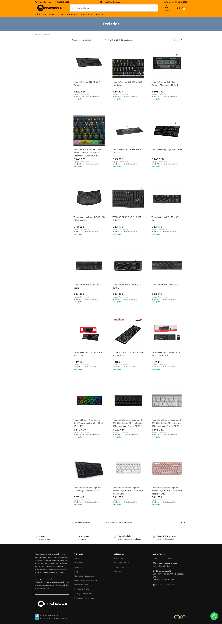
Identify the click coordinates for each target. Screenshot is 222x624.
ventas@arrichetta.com (112, 2)
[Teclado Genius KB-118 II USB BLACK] (128, 265)
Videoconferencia (121, 562)
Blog (76, 571)
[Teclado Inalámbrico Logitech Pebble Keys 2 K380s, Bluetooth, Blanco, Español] (128, 468)
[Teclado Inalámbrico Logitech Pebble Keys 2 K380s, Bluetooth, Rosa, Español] (167, 468)
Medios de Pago (81, 584)
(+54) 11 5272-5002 (162, 558)
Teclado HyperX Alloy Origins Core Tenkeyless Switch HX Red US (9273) (88, 423)
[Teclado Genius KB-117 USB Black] (167, 197)
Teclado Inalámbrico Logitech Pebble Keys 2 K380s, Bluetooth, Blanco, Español (127, 490)
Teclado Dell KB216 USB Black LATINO (126, 151)
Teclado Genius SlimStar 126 (165, 284)
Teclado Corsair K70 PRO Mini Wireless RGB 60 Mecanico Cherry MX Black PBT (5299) (87, 152)
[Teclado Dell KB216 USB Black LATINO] (128, 130)
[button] (181, 8)
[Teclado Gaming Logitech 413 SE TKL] (167, 130)
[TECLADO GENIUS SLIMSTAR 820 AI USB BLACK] (128, 333)
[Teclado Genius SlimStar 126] (167, 265)
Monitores (118, 571)
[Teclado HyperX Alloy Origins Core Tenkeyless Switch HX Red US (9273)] (89, 400)
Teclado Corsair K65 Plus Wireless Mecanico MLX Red (164, 83)
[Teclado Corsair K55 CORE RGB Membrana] (128, 62)
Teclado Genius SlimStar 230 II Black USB (88, 354)
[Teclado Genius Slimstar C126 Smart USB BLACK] (167, 333)
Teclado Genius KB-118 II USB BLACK (126, 286)
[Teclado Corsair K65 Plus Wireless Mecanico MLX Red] (167, 62)
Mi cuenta (166, 10)
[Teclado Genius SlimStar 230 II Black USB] (89, 333)
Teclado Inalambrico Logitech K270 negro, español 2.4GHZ (87, 489)
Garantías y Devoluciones (85, 576)
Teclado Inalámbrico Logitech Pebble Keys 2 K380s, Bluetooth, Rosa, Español (166, 490)
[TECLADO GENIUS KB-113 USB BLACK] (128, 197)
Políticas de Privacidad (84, 598)
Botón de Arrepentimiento (85, 580)
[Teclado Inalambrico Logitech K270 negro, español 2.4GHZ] (89, 468)
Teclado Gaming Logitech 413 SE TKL (166, 151)
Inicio (37, 34)
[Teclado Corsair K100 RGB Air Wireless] (89, 62)
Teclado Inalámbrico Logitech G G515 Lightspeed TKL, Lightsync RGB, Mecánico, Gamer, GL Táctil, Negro (127, 423)
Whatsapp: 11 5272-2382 (176, 2)
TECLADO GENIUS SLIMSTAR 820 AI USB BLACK (128, 354)
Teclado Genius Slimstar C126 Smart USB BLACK (165, 354)
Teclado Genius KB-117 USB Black (164, 218)
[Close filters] (66, 39)
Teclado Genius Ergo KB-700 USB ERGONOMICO (89, 218)
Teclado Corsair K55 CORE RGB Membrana (127, 83)
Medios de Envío (81, 589)
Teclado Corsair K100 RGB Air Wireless (87, 83)
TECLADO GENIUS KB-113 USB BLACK (126, 218)
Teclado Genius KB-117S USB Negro (87, 286)
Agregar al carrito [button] (89, 104)
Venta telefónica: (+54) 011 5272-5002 (53, 2)
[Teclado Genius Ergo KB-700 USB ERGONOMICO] (89, 197)
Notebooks (118, 558)
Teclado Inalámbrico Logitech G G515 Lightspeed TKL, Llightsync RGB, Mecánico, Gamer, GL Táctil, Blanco (166, 423)
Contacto (78, 567)
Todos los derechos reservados (53, 618)
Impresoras (119, 567)
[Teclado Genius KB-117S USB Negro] (89, 265)
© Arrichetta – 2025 (49, 615)
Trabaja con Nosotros (83, 593)
